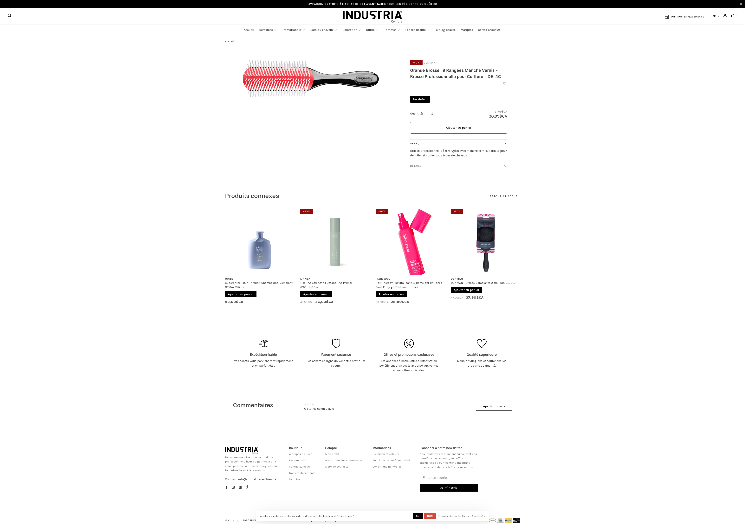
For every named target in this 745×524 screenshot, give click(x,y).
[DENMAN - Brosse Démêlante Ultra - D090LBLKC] (485, 240)
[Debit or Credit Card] (516, 521)
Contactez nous (299, 466)
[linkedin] (240, 487)
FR (714, 16)
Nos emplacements (302, 473)
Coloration (349, 30)
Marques (467, 30)
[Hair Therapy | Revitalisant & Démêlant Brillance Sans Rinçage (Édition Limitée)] (410, 240)
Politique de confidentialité (391, 460)
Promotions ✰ (292, 30)
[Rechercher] (10, 16)
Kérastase (266, 30)
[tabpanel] (259, 258)
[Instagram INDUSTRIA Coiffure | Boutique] (233, 487)
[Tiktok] (247, 487)
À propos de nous (300, 454)
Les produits (297, 460)
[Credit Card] (500, 521)
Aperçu (416, 143)
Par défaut (420, 99)
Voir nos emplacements (687, 16)
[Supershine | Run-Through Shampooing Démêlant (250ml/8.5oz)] (260, 240)
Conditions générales (387, 466)
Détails (416, 165)
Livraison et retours (385, 454)
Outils (370, 30)
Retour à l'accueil (505, 196)
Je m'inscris (448, 487)
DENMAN (429, 62)
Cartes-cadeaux (489, 30)
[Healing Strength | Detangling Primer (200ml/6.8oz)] (335, 240)
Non (430, 516)
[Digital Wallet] (489, 521)
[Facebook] (226, 487)
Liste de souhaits (336, 466)
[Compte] (725, 16)
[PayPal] (508, 521)
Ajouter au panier (458, 127)
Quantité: (416, 113)
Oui (418, 516)
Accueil (249, 30)
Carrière (294, 479)
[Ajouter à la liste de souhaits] (504, 84)
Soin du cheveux (322, 30)
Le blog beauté (445, 30)
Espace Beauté (415, 30)
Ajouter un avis (494, 406)
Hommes (390, 30)
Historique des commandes (344, 460)
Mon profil (332, 454)
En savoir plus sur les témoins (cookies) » (461, 516)
